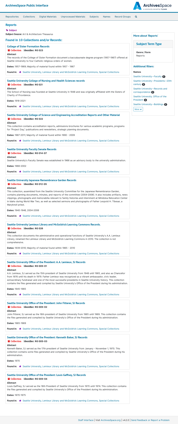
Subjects (94, 16)
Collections (29, 16)
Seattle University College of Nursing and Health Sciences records (46, 80)
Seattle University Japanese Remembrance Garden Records (41, 180)
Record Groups (123, 16)
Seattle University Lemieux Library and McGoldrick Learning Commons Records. (54, 224)
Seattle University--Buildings (149, 104)
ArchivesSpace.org (111, 420)
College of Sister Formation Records (28, 46)
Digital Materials (47, 16)
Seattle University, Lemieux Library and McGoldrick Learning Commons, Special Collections (71, 72)
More (137, 109)
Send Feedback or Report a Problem (150, 420)
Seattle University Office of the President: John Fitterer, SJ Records (46, 303)
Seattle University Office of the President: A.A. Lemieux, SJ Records (46, 262)
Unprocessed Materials (73, 16)
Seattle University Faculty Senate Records (31, 149)
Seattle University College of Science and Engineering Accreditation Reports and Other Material (63, 115)
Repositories (12, 16)
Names (106, 16)
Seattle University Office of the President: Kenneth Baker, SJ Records (47, 337)
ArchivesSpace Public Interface (26, 5)
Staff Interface (85, 420)
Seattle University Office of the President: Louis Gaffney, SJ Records (46, 375)
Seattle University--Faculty (148, 76)
